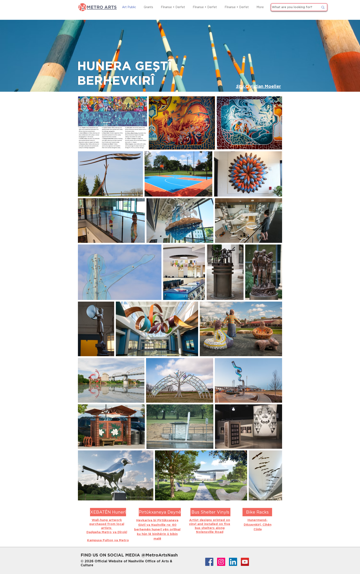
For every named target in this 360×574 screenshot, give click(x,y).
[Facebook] (209, 562)
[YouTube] (245, 562)
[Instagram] (221, 562)
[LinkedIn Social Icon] (233, 562)
